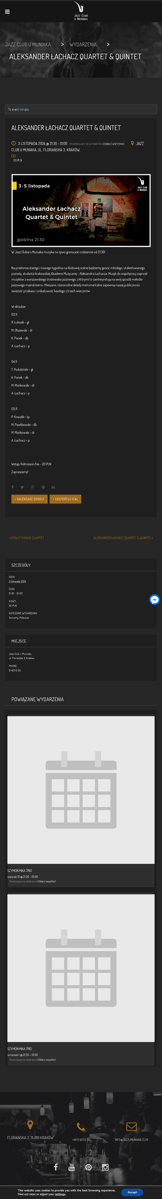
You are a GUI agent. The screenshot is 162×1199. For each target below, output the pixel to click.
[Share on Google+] (33, 487)
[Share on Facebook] (12, 487)
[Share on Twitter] (22, 487)
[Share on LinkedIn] (53, 487)
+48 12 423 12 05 (81, 1139)
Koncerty (13, 617)
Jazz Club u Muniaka (20, 653)
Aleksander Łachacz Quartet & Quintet (123, 538)
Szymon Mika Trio (19, 871)
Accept (132, 1192)
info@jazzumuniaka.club (131, 1139)
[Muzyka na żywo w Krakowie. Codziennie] (81, 11)
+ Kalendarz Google (30, 499)
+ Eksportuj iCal (65, 499)
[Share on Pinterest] (43, 487)
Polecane (24, 617)
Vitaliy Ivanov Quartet (26, 538)
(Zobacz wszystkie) (113, 144)
